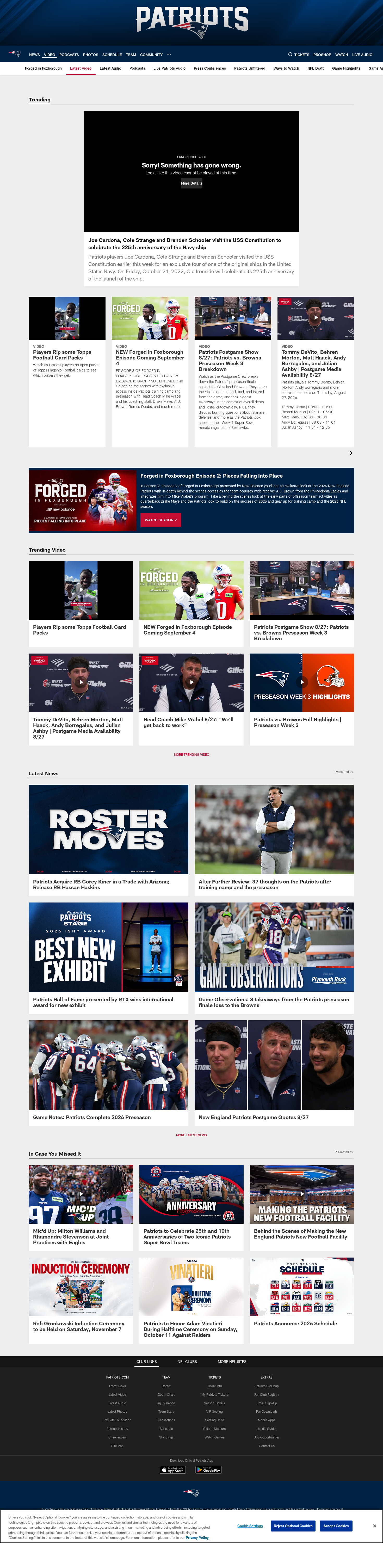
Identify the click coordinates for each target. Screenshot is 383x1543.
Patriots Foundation (117, 1420)
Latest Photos (117, 1411)
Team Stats (166, 1411)
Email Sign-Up (267, 1403)
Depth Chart (166, 1394)
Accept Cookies (336, 1526)
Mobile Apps (266, 1420)
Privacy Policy (197, 1537)
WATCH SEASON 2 (161, 520)
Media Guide (266, 1428)
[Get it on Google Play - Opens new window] (208, 1472)
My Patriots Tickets (214, 1394)
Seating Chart (214, 1420)
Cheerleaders (117, 1437)
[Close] (374, 1526)
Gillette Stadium (214, 1428)
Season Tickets (214, 1403)
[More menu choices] (169, 54)
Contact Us (267, 1446)
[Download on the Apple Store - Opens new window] (173, 1470)
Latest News (117, 1386)
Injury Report (166, 1403)
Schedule (166, 1428)
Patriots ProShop (267, 1386)
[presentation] (352, 453)
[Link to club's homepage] (14, 54)
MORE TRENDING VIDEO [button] (191, 754)
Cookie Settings (250, 1526)
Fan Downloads (266, 1411)
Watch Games (214, 1437)
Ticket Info (214, 1386)
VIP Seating (214, 1411)
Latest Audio (117, 1403)
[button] (191, 183)
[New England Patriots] (191, 1494)
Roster (166, 1386)
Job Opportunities (267, 1437)
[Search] (290, 54)
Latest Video (117, 1394)
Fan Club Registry (266, 1394)
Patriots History (117, 1428)
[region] (191, 1526)
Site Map (117, 1446)
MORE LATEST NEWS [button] (191, 1135)
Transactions (166, 1420)
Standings (166, 1437)
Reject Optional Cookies (293, 1526)
